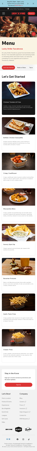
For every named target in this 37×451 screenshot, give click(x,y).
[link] (31, 13)
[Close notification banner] (33, 3)
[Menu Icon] (3, 13)
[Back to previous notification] (3, 3)
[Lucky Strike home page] (18, 13)
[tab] (8, 68)
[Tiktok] (29, 439)
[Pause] (34, 34)
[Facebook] (17, 439)
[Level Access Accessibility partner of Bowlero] (8, 439)
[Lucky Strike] (9, 429)
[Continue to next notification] (28, 3)
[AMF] (18, 429)
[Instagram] (23, 439)
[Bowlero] (28, 429)
